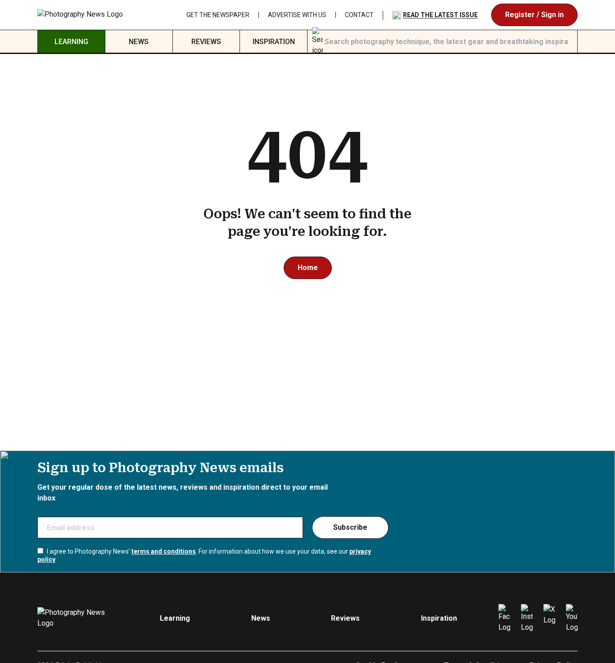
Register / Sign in (534, 14)
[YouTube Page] (572, 618)
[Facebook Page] (504, 618)
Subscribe (350, 527)
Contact (359, 15)
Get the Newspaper (217, 15)
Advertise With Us (297, 15)
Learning (71, 41)
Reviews (206, 41)
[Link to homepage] (80, 15)
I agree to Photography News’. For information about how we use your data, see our (204, 555)
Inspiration (274, 41)
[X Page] (549, 618)
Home (308, 267)
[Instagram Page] (527, 618)
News (139, 41)
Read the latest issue (440, 14)
